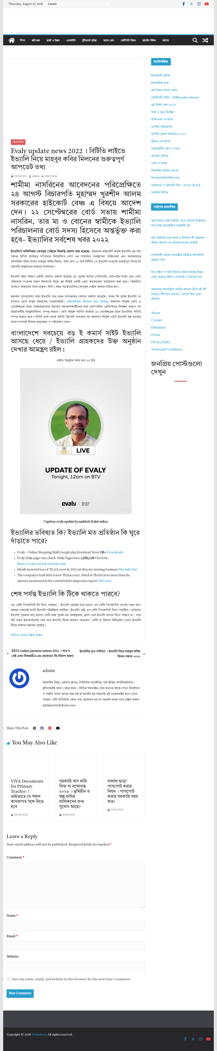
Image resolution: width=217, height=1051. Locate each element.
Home (155, 335)
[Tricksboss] (12, 40)
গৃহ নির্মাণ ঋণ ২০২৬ (163, 105)
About (155, 313)
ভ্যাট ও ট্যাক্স (53, 40)
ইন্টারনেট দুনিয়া (89, 40)
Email (12, 936)
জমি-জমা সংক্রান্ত (161, 119)
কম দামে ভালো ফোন (164, 90)
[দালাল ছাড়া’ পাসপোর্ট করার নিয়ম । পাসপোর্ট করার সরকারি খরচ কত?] (124, 755)
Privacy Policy (160, 342)
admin (36, 176)
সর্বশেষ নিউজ (18, 142)
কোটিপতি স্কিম (128, 40)
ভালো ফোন (108, 40)
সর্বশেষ (165, 40)
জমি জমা (36, 40)
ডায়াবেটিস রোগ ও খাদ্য (165, 148)
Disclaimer (158, 327)
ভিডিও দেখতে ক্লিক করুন (27, 635)
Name (12, 916)
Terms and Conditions (166, 349)
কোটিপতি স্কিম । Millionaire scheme (175, 97)
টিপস (22, 40)
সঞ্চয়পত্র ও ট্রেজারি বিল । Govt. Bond (175, 185)
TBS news (104, 581)
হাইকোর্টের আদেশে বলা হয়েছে (87, 301)
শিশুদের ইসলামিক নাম (165, 178)
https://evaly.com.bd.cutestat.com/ (41, 564)
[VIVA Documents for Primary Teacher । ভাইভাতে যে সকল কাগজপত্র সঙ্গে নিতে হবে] (28, 755)
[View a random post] (205, 40)
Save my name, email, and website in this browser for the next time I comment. (71, 979)
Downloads (115, 552)
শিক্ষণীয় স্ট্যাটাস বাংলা (164, 170)
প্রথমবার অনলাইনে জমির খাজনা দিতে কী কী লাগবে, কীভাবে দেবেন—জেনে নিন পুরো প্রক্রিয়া (178, 294)
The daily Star (127, 569)
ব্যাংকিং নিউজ (149, 40)
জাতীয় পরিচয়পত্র (161, 127)
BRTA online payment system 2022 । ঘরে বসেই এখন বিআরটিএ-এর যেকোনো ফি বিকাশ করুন (42, 654)
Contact (156, 320)
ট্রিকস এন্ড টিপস (161, 141)
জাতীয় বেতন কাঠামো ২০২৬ (168, 134)
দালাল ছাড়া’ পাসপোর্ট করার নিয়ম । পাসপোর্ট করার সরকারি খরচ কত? (122, 791)
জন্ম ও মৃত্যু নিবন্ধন (162, 112)
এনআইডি (71, 40)
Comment (15, 857)
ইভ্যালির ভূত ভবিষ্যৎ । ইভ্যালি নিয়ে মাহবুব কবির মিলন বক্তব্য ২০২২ (110, 654)
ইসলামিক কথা (160, 83)
